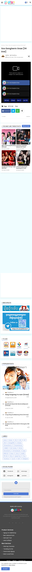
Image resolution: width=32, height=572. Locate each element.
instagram (10, 475)
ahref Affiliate (7, 540)
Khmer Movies (16, 450)
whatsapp (24, 471)
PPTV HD (10, 106)
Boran (10, 440)
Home (3, 45)
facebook (10, 471)
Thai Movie (6, 458)
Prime (11, 456)
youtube (24, 475)
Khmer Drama (7, 450)
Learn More (12, 565)
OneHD (22, 453)
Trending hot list (8, 549)
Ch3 (16, 440)
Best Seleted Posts (8, 535)
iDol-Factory (13, 448)
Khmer (20, 448)
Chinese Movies (18, 445)
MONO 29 (5, 453)
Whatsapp (18, 111)
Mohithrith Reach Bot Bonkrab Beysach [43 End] (16, 404)
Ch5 (20, 440)
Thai (7, 45)
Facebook (7, 111)
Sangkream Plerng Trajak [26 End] (9, 167)
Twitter (13, 111)
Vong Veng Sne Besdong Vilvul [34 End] (17, 414)
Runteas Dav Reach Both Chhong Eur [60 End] (17, 424)
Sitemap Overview (8, 546)
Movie (11, 453)
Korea (24, 450)
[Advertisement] (16, 24)
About (14, 560)
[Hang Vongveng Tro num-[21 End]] (16, 378)
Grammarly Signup (9, 551)
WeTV (18, 458)
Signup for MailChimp (9, 533)
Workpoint (25, 458)
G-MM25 (5, 448)
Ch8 (4, 443)
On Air (17, 453)
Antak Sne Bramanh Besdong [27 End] (21, 167)
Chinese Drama (7, 445)
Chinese (19, 443)
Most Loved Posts (8, 554)
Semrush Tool (7, 538)
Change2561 (11, 443)
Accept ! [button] (5, 569)
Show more (26, 126)
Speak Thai (18, 456)
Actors (5, 440)
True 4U (13, 458)
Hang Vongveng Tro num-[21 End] (17, 395)
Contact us (22, 560)
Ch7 (25, 440)
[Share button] (22, 111)
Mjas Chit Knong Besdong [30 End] (9, 146)
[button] (30, 2)
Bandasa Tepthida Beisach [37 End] (21, 146)
